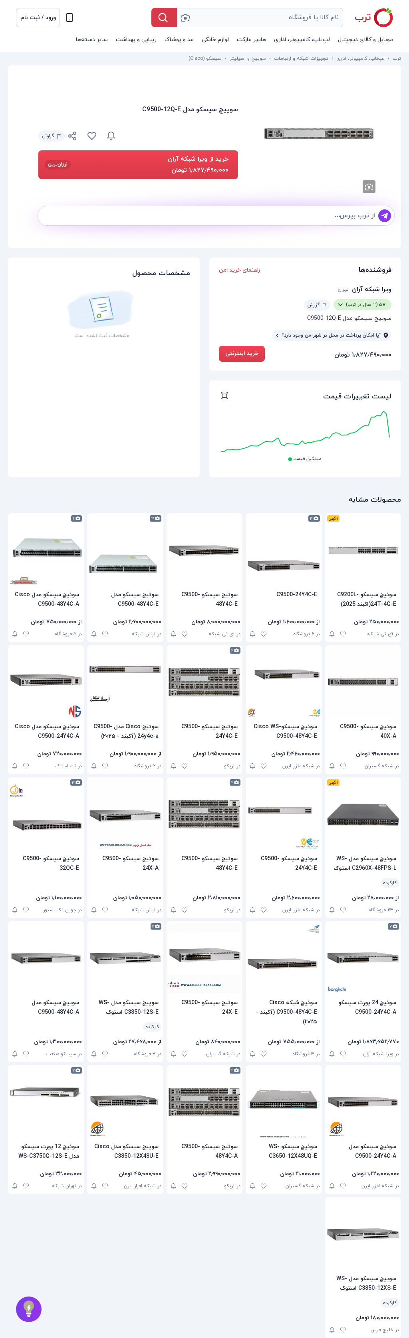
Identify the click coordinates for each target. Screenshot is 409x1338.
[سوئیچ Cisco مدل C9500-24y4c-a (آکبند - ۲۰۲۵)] (125, 682)
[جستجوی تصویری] (185, 17)
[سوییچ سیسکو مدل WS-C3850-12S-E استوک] (125, 958)
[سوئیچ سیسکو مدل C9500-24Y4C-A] (363, 1102)
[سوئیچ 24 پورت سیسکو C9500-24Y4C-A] (363, 958)
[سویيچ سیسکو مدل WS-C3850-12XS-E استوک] (363, 1234)
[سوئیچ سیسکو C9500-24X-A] (125, 814)
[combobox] (260, 17)
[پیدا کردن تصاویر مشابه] (369, 186)
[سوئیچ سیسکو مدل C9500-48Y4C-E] (125, 550)
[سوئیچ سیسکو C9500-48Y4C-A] (204, 1102)
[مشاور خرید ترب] (29, 1309)
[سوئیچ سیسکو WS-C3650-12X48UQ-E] (284, 1102)
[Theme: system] (69, 17)
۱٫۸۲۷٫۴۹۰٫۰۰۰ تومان (362, 355)
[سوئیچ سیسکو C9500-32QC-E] (46, 814)
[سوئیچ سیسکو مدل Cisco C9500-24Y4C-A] (46, 682)
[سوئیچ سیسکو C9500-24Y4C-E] (204, 682)
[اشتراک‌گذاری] (72, 137)
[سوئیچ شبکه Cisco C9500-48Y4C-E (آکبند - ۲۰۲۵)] (284, 958)
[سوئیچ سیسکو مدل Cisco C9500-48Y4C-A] (46, 550)
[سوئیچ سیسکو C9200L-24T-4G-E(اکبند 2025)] (363, 550)
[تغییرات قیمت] (111, 136)
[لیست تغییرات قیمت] (224, 397)
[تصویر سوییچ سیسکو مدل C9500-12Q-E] (319, 134)
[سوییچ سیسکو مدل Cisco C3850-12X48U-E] (125, 1102)
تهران (343, 289)
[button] (38, 17)
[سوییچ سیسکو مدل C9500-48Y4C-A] (46, 958)
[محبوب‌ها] (92, 136)
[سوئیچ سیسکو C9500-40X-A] (363, 682)
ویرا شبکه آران (371, 289)
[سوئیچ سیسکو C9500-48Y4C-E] (204, 550)
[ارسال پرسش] (384, 215)
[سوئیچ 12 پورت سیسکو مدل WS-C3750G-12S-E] (46, 1102)
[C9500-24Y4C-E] (284, 550)
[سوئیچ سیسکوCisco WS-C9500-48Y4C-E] (284, 682)
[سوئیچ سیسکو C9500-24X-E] (204, 958)
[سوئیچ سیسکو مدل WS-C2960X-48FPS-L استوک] (363, 814)
